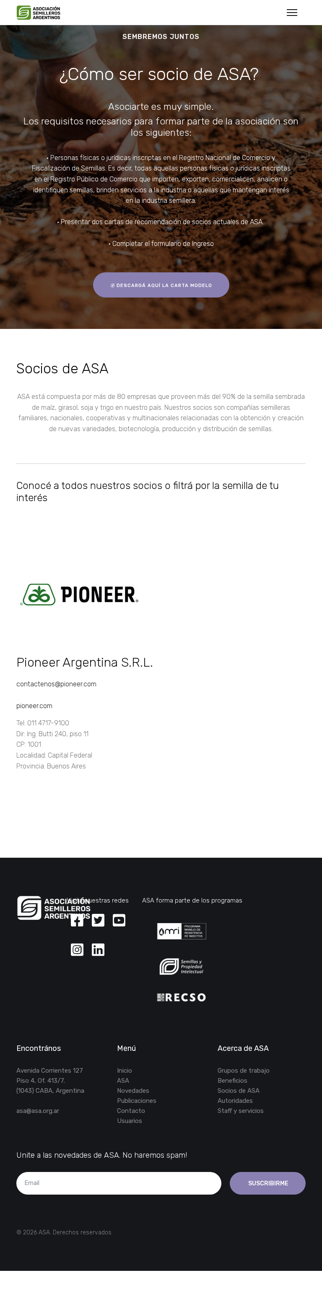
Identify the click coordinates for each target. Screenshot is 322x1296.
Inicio (124, 1070)
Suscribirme (267, 1183)
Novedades (133, 1090)
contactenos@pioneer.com (56, 684)
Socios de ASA (239, 1090)
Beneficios (232, 1080)
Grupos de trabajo (244, 1070)
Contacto (131, 1111)
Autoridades (235, 1101)
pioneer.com (34, 706)
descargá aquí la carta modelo (163, 285)
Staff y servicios (241, 1111)
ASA (123, 1080)
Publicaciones (136, 1101)
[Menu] (292, 12)
